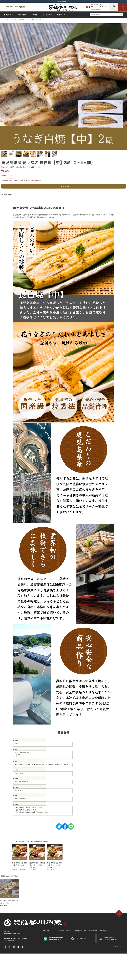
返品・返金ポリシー (104, 931)
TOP (5, 19)
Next (124, 86)
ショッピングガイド (59, 931)
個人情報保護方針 (93, 931)
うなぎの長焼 (12, 19)
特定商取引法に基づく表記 (80, 931)
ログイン (114, 9)
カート (122, 9)
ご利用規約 (68, 931)
